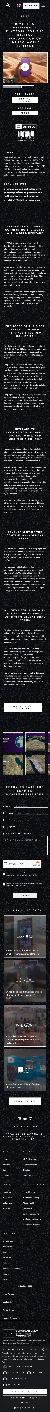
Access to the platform (23, 707)
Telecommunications (11, 1268)
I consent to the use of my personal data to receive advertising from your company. (24, 884)
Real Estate (7, 1246)
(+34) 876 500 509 (24, 1126)
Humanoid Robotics (31, 1224)
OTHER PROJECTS (25, 1101)
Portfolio (6, 1164)
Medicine (7, 1252)
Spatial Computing (31, 1213)
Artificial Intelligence (32, 1219)
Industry (6, 1274)
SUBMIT (25, 895)
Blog (5, 1170)
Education (7, 1257)
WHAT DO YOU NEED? (18, 834)
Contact (6, 1175)
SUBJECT (11, 827)
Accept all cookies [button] (25, 1392)
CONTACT (31, 5)
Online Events (8, 1202)
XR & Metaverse (30, 1159)
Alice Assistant (9, 1197)
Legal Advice (8, 1293)
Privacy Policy (9, 1309)
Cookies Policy (9, 1301)
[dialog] (25, 1379)
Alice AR (6, 1208)
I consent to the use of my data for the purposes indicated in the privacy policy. (23, 874)
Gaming (26, 1170)
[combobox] (43, 1349)
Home (5, 1159)
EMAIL (9, 820)
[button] (25, 1408)
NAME (9, 806)
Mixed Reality (29, 1202)
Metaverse (27, 1208)
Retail (5, 1279)
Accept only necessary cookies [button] (25, 1400)
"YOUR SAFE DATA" (30, 875)
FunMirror (7, 1192)
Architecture (8, 1241)
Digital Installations (31, 1164)
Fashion (6, 1263)
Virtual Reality (29, 1192)
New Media (28, 1175)
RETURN (26, 16)
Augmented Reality (31, 1197)
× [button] (46, 1349)
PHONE (10, 813)
